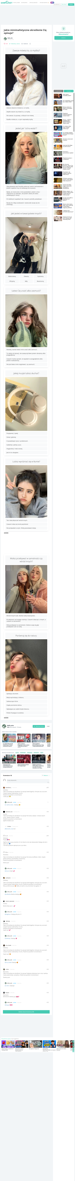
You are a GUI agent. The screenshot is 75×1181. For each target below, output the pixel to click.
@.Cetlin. (7, 986)
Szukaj (57, 4)
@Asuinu (7, 871)
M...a (7, 852)
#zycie (42, 752)
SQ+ (52, 2)
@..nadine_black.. (9, 805)
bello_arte (10, 38)
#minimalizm (23, 752)
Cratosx (9, 826)
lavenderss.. (9, 787)
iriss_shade (8, 945)
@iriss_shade (8, 962)
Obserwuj (15, 43)
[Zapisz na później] (30, 43)
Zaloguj (64, 4)
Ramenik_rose (9, 811)
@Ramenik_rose (9, 829)
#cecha (17, 752)
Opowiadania (44, 2)
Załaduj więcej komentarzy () (26, 1011)
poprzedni (58, 91)
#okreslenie (29, 752)
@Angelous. (8, 914)
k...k (7, 835)
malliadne (8, 878)
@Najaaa (7, 1005)
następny (69, 91)
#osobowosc (36, 752)
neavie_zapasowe (10, 901)
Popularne (16, 2)
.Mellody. (8, 921)
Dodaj (71, 4)
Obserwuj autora (40, 726)
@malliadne (8, 894)
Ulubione (25, 43)
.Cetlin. (7, 969)
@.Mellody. (8, 938)
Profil (48, 726)
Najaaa (7, 992)
